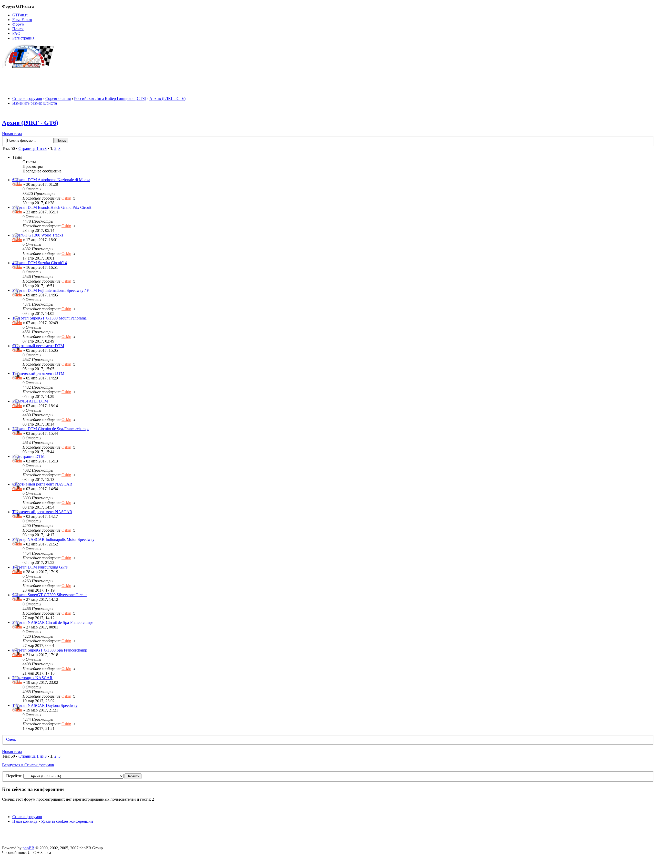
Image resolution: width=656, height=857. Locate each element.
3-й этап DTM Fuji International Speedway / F (50, 290)
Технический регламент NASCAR (42, 512)
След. (11, 739)
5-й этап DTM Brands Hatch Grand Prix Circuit (51, 207)
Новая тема (12, 133)
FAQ (16, 33)
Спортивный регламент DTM (38, 346)
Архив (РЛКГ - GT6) (167, 98)
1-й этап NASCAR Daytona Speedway (45, 705)
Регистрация (23, 38)
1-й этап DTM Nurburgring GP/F (40, 567)
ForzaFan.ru (22, 19)
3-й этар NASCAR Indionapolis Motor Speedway (53, 539)
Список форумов (27, 98)
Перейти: (14, 776)
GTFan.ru (20, 15)
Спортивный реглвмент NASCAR (42, 484)
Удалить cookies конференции (67, 821)
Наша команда (24, 821)
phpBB (28, 848)
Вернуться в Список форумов (28, 765)
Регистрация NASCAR (32, 678)
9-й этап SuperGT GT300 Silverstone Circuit (49, 595)
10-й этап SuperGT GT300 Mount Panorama (49, 318)
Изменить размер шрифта (34, 103)
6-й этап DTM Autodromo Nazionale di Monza (51, 180)
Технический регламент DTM (38, 373)
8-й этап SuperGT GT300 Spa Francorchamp (49, 650)
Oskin (17, 184)
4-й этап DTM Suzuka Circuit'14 (39, 263)
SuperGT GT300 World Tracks (37, 235)
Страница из (32, 148)
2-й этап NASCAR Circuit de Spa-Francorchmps (52, 622)
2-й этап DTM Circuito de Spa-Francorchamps (50, 429)
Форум (18, 24)
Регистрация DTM (28, 456)
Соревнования (58, 98)
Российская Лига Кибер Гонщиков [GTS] (110, 98)
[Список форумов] (30, 67)
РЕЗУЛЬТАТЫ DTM (30, 401)
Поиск (18, 29)
